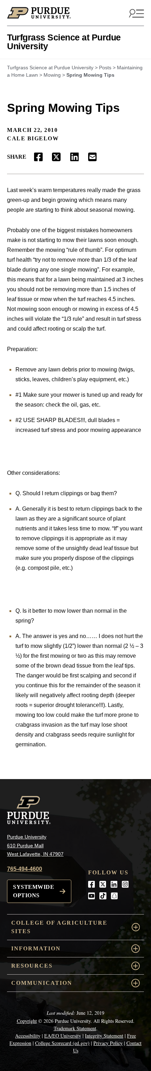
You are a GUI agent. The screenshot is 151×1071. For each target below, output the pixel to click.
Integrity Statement (104, 1035)
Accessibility (27, 1035)
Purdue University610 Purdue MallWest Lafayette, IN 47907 (35, 845)
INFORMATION (36, 948)
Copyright (27, 1021)
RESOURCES (32, 966)
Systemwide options (33, 891)
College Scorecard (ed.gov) (62, 1043)
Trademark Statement (75, 1028)
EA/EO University (62, 1035)
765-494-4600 (24, 869)
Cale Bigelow (33, 138)
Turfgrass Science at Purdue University (64, 41)
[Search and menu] (135, 13)
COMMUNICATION (41, 983)
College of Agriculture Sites (59, 927)
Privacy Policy (108, 1043)
